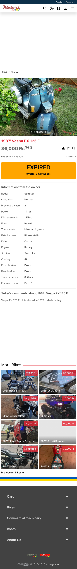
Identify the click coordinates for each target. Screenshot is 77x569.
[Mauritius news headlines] (45, 555)
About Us (14, 540)
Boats (11, 529)
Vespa (14, 72)
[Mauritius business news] (32, 555)
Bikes (4, 72)
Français (70, 2)
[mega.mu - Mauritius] (23, 564)
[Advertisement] (38, 42)
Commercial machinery (24, 518)
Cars (10, 496)
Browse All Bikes (11, 472)
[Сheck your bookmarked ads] (58, 8)
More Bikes (11, 365)
